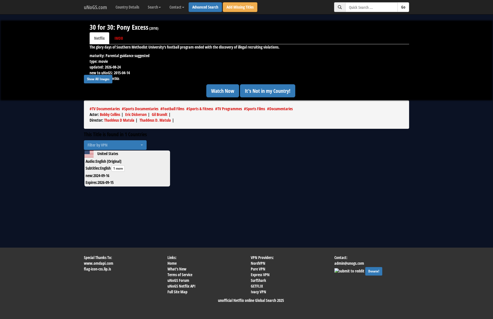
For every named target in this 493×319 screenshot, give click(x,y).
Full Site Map (177, 291)
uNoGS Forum (178, 280)
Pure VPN (258, 269)
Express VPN (260, 274)
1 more (118, 168)
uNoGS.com (95, 7)
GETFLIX (257, 286)
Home (172, 263)
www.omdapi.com (98, 263)
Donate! (373, 271)
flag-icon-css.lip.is (97, 269)
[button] (115, 145)
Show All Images (98, 79)
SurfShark (258, 280)
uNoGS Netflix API (181, 286)
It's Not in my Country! (267, 90)
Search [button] (153, 7)
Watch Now (222, 90)
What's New (176, 269)
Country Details (127, 7)
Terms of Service (179, 274)
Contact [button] (175, 7)
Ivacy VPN (258, 291)
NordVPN (258, 263)
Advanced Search (205, 7)
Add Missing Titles (240, 7)
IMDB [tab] (118, 38)
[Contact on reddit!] (349, 270)
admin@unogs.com (349, 263)
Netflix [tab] (99, 38)
